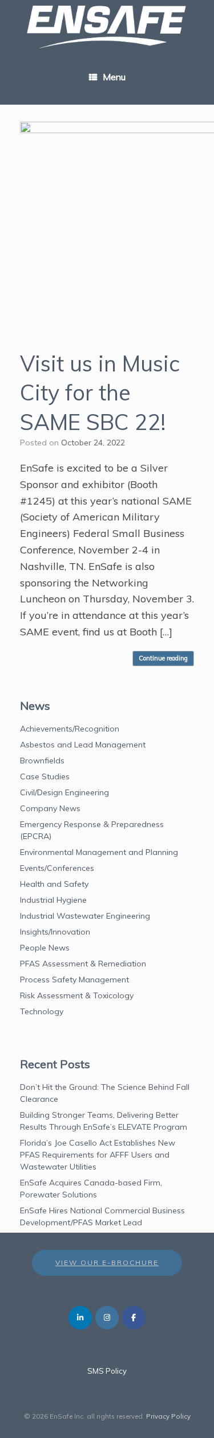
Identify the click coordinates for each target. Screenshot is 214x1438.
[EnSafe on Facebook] (134, 1317)
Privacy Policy (168, 1416)
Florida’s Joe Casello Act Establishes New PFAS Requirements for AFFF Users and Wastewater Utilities (97, 1155)
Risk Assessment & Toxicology (77, 995)
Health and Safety (54, 884)
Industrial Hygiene (53, 900)
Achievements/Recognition (69, 729)
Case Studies (45, 776)
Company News (50, 808)
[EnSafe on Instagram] (107, 1317)
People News (45, 948)
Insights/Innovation (55, 932)
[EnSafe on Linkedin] (80, 1317)
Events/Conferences (57, 868)
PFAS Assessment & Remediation (83, 963)
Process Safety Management (74, 979)
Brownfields (42, 760)
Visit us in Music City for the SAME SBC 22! (100, 393)
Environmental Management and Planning (99, 852)
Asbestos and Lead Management (83, 744)
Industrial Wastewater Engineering (85, 916)
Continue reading (163, 658)
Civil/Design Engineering (64, 792)
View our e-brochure (107, 1262)
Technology (41, 1011)
